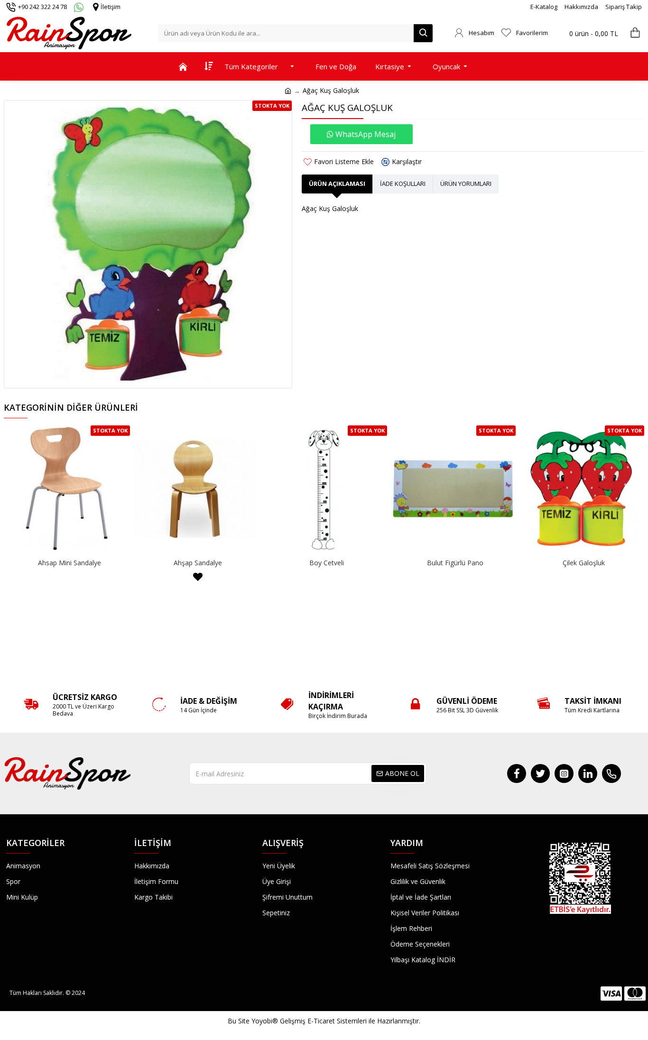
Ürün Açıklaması (337, 183)
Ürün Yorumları (465, 183)
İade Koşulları (403, 183)
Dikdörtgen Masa (454, 563)
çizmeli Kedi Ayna (197, 563)
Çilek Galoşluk (69, 563)
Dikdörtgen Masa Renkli (583, 563)
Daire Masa (326, 563)
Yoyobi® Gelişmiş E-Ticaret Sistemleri (309, 1020)
